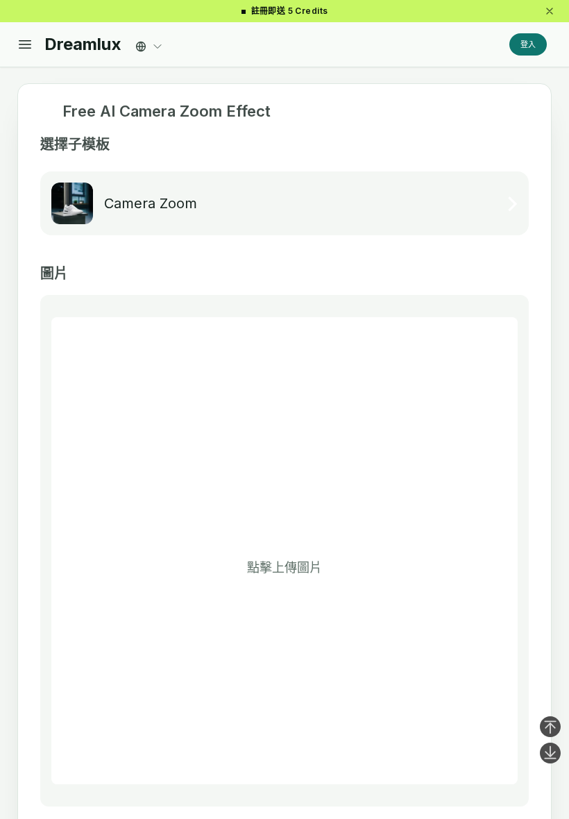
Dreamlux (82, 44)
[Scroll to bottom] (550, 753)
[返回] (46, 112)
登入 (528, 44)
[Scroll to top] (550, 726)
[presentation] (284, 550)
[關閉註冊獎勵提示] (549, 11)
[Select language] (149, 42)
